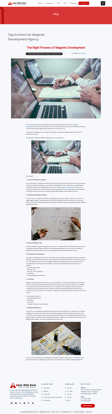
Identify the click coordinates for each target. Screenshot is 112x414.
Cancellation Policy (66, 412)
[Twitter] (32, 403)
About (39, 3)
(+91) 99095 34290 (86, 399)
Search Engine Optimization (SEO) (53, 397)
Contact (69, 397)
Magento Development (52, 54)
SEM (58, 3)
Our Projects (73, 3)
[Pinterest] (28, 403)
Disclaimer (89, 412)
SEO (65, 3)
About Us (69, 388)
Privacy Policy (56, 412)
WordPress (47, 388)
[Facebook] (11, 403)
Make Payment (87, 406)
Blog (30, 54)
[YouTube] (15, 403)
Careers (69, 394)
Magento (46, 391)
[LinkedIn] (24, 403)
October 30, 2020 (81, 53)
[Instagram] (20, 403)
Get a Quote (84, 3)
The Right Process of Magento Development (56, 47)
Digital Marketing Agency (38, 54)
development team (78, 358)
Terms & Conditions (79, 412)
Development (49, 3)
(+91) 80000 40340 (86, 401)
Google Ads (47, 394)
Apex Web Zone (34, 412)
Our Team (69, 391)
